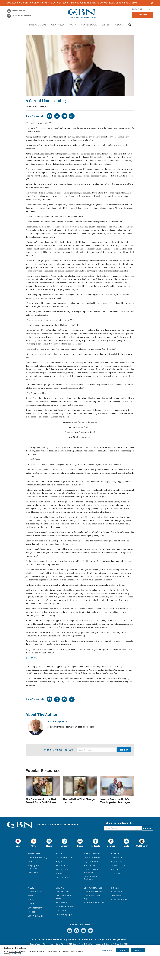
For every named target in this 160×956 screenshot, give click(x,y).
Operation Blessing (37, 857)
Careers (115, 869)
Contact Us (137, 9)
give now (143, 14)
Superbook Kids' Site (93, 902)
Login (150, 9)
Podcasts (116, 895)
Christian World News (63, 897)
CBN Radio (117, 891)
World (31, 895)
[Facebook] (49, 116)
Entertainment (35, 908)
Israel (30, 899)
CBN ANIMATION (92, 887)
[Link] (72, 116)
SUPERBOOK (89, 24)
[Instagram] (83, 930)
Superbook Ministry (93, 891)
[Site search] (129, 25)
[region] (80, 950)
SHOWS (60, 887)
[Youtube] (69, 930)
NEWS (31, 887)
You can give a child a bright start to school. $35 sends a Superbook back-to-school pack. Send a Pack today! (72, 3)
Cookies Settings (112, 944)
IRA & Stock (89, 865)
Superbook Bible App (91, 897)
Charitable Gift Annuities (90, 871)
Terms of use (35, 944)
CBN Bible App (63, 877)
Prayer (59, 861)
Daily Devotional (64, 857)
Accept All (138, 950)
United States (35, 891)
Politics (31, 912)
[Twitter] (57, 116)
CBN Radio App (119, 899)
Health (31, 904)
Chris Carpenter (36, 106)
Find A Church (63, 869)
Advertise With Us (120, 865)
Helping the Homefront (34, 867)
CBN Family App (64, 914)
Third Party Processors (94, 944)
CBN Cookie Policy (76, 944)
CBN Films (33, 872)
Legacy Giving (90, 861)
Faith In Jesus (63, 865)
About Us (116, 873)
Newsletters (117, 857)
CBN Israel (33, 861)
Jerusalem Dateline (65, 906)
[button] (31, 658)
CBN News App (35, 916)
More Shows (62, 910)
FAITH (73, 24)
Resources (61, 873)
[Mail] (64, 116)
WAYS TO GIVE (91, 853)
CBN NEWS (58, 24)
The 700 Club (38, 24)
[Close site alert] (152, 3)
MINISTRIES (34, 853)
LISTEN (106, 24)
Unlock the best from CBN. (59, 749)
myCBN (125, 944)
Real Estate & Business (90, 877)
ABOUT (119, 24)
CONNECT (117, 853)
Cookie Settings (107, 950)
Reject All (122, 950)
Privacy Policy (48, 944)
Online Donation (91, 857)
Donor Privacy (61, 944)
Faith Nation (62, 902)
